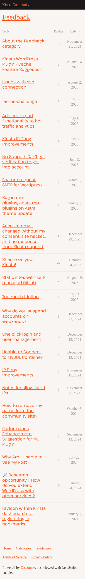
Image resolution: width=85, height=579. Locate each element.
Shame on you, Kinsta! (17, 261)
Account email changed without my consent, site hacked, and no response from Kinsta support (24, 236)
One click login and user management (21, 336)
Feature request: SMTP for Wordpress (22, 182)
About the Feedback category (23, 43)
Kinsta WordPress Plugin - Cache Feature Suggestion (22, 64)
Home (6, 548)
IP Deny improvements (17, 372)
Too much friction (20, 296)
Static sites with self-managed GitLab (23, 279)
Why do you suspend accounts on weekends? (24, 316)
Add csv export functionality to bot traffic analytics (22, 121)
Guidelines (43, 548)
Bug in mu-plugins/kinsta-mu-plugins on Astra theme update (21, 205)
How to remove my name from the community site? (22, 410)
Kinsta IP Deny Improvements (17, 141)
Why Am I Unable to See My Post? (22, 459)
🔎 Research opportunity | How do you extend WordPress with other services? (21, 485)
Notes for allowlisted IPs (23, 390)
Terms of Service (14, 557)
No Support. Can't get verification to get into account (23, 161)
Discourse (28, 567)
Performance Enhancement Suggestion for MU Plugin (20, 436)
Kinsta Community (15, 5)
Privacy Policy (41, 557)
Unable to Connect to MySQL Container (22, 354)
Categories (23, 548)
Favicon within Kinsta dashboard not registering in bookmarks (24, 516)
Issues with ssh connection (18, 84)
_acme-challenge (19, 101)
